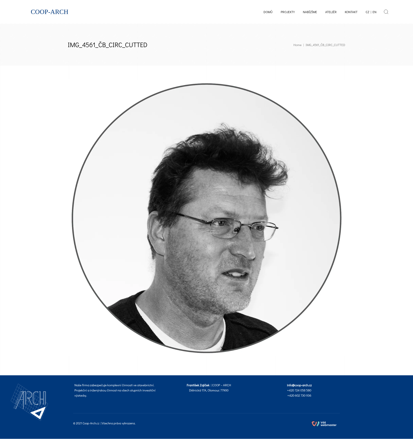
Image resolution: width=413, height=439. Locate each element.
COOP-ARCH (49, 12)
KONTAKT (351, 12)
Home (297, 45)
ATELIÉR (331, 12)
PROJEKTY (288, 12)
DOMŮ (268, 12)
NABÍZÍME (310, 12)
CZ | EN (371, 12)
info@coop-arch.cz (299, 385)
